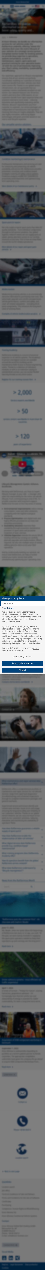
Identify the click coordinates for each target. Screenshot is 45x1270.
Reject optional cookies (22, 663)
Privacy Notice (17, 650)
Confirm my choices (22, 656)
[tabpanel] (22, 630)
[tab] (22, 603)
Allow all (22, 670)
